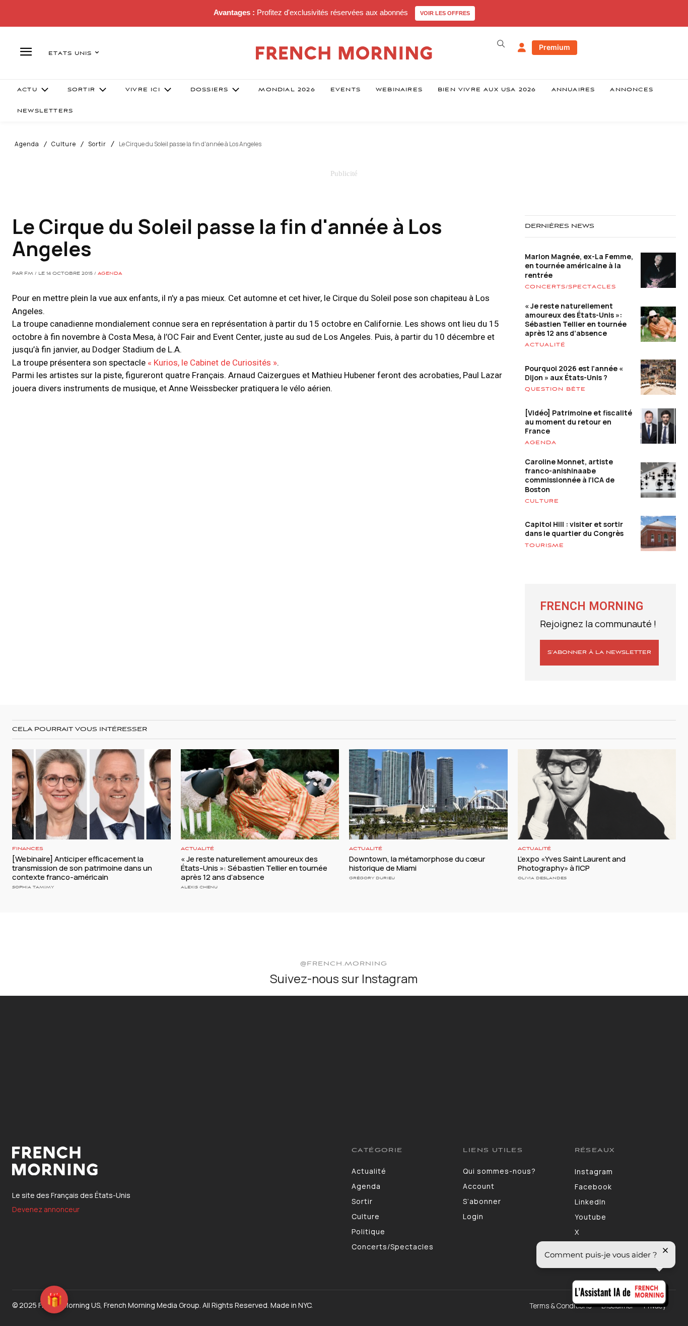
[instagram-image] (56, 1052)
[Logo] (174, 1161)
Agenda (27, 144)
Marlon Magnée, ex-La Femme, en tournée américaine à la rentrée (579, 265)
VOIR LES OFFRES (445, 13)
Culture (63, 144)
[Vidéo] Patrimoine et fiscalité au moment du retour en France (578, 422)
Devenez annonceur (46, 1209)
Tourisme (544, 546)
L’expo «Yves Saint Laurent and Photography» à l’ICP (572, 863)
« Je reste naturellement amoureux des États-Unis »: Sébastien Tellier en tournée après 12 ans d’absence (576, 319)
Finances (27, 849)
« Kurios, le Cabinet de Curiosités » (212, 362)
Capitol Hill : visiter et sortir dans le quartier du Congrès (574, 528)
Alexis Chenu (199, 887)
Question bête (555, 389)
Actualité (545, 345)
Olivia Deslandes (542, 878)
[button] (501, 44)
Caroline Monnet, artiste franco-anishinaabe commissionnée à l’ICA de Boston (569, 475)
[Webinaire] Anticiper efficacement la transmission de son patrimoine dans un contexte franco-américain (82, 868)
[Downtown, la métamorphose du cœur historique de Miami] (428, 794)
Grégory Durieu (372, 878)
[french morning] (343, 53)
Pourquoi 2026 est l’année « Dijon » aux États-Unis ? (574, 373)
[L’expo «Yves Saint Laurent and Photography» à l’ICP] (597, 794)
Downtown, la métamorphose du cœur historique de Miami (417, 863)
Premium (554, 47)
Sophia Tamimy (33, 887)
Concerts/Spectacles (570, 287)
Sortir (97, 144)
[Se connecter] (522, 47)
